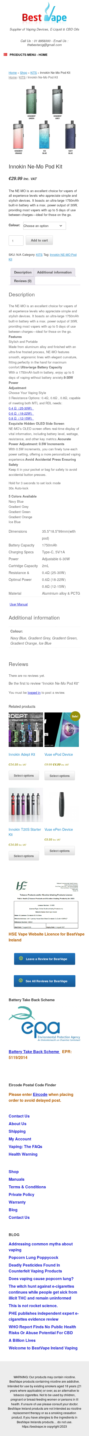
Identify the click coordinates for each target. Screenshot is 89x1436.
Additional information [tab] (54, 272)
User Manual (19, 604)
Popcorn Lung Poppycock (33, 1257)
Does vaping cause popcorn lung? (41, 1278)
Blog (13, 1209)
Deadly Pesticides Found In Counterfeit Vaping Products (35, 1268)
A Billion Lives (22, 1340)
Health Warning (23, 1154)
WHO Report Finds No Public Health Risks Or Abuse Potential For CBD (42, 1329)
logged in (34, 692)
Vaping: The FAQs (25, 1146)
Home (13, 72)
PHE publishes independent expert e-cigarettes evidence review (44, 1316)
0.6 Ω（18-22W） (21, 413)
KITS (33, 72)
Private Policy (21, 1194)
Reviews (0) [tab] (22, 280)
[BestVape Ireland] (44, 13)
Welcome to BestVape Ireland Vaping (43, 1348)
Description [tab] (23, 272)
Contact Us (19, 1116)
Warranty (17, 1202)
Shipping (17, 1131)
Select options (24, 775)
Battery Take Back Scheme (34, 1051)
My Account (20, 1139)
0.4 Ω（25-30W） (21, 408)
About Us (17, 1123)
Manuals (16, 1179)
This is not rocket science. (33, 1305)
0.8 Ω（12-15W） (21, 418)
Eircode (40, 1094)
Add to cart (39, 240)
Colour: (14, 225)
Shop (23, 72)
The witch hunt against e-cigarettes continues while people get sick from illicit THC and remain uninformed (43, 1292)
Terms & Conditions (27, 1187)
